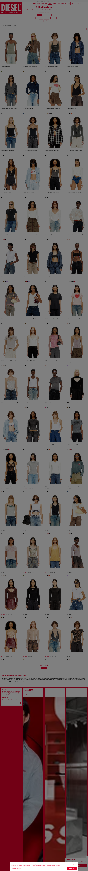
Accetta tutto (71, 868)
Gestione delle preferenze (38, 865)
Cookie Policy (57, 865)
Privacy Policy (51, 865)
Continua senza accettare (16, 868)
